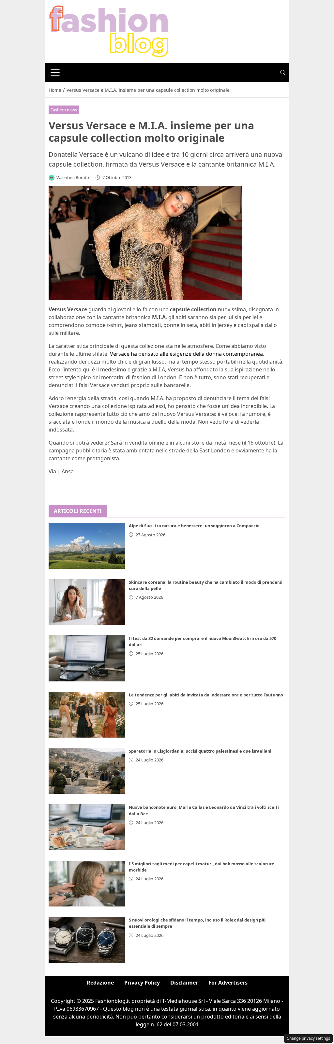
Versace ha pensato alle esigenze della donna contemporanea (186, 353)
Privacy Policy (142, 982)
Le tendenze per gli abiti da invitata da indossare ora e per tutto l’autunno (206, 695)
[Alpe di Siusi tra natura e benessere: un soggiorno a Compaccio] (87, 545)
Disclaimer (184, 982)
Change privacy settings (308, 1038)
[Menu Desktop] (55, 72)
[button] (282, 72)
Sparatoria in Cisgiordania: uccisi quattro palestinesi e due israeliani (200, 751)
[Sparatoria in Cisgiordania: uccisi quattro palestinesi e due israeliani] (87, 771)
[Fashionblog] (108, 30)
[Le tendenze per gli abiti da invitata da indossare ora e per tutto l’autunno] (87, 715)
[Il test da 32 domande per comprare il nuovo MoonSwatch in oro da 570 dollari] (87, 658)
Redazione (100, 982)
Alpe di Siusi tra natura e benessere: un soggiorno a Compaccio (194, 526)
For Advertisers (228, 982)
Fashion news (64, 110)
